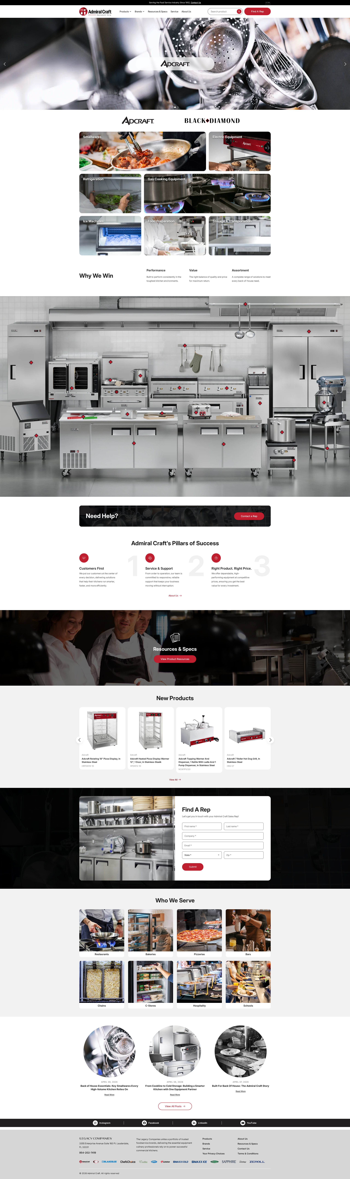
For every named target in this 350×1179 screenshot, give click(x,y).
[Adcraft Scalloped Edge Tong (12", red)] (83, 416)
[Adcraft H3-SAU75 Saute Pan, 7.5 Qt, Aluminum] (110, 380)
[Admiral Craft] (95, 11)
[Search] (239, 11)
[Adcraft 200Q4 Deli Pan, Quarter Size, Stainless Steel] (127, 414)
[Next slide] (270, 740)
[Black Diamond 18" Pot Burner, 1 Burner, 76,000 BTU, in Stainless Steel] (294, 460)
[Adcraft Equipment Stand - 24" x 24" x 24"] (327, 448)
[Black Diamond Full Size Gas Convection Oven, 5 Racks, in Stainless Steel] (71, 388)
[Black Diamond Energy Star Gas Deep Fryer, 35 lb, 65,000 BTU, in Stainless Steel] (260, 403)
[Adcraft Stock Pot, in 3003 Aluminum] (140, 375)
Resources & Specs (248, 1143)
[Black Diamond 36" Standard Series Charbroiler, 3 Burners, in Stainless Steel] (179, 387)
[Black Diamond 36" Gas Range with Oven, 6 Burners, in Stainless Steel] (110, 362)
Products (207, 1138)
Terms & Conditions (248, 1153)
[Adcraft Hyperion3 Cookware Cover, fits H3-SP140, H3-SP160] (282, 432)
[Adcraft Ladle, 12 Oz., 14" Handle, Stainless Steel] (245, 304)
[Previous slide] (79, 740)
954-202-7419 (87, 1152)
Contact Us (196, 2)
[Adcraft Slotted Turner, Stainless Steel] (184, 345)
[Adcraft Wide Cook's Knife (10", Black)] (162, 413)
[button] (172, 107)
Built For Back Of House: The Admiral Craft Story (240, 1085)
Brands (206, 1143)
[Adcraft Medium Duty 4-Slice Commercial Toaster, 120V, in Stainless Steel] (196, 412)
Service (206, 1148)
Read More (109, 1094)
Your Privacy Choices (213, 1153)
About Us (243, 1138)
